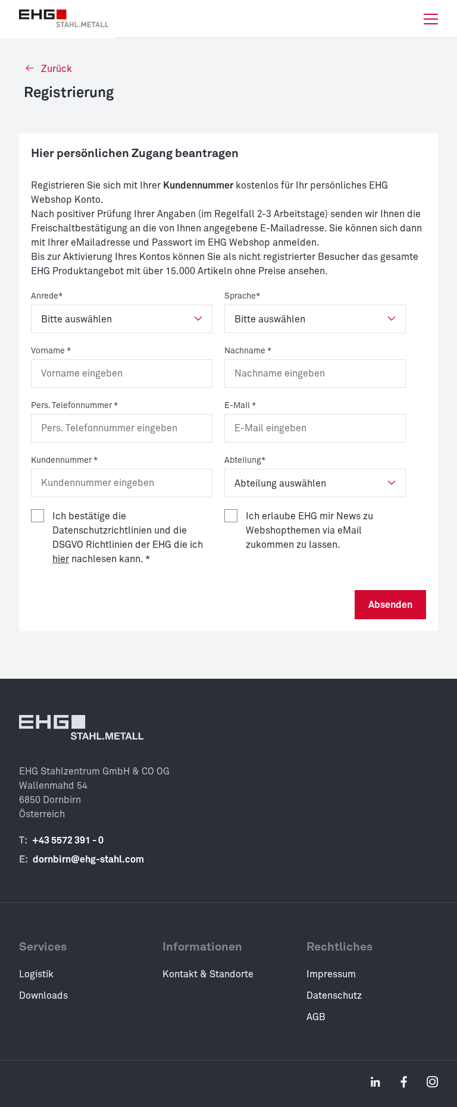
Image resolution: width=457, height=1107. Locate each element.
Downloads (43, 996)
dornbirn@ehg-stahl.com (88, 859)
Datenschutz (334, 996)
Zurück (55, 69)
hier (60, 559)
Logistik (36, 974)
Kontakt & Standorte (207, 974)
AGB (315, 1017)
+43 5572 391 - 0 (68, 840)
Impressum (331, 974)
